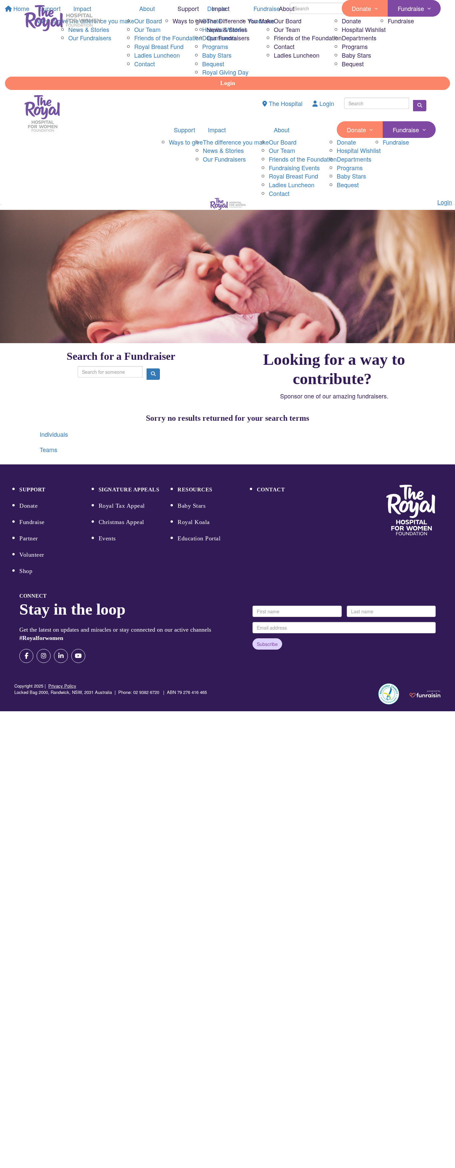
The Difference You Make (240, 20)
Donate (361, 8)
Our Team (287, 29)
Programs (355, 46)
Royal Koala (194, 522)
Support (188, 8)
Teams (48, 449)
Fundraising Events (294, 167)
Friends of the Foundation (308, 37)
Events (107, 538)
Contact (284, 46)
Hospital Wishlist (364, 29)
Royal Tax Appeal (122, 505)
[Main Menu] (0, 204)
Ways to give (190, 20)
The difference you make (236, 142)
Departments (359, 37)
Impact (220, 8)
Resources (195, 489)
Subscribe (267, 644)
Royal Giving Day (225, 72)
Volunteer (31, 554)
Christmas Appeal (121, 522)
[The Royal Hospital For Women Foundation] (411, 510)
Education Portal (199, 538)
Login (227, 83)
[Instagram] (44, 656)
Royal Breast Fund (293, 176)
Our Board (287, 20)
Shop (25, 571)
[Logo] (62, 18)
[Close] (454, 204)
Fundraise (411, 8)
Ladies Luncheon (296, 55)
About (286, 8)
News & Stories (227, 29)
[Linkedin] (61, 656)
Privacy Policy (62, 686)
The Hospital (284, 103)
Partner (28, 538)
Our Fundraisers (228, 37)
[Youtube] (78, 656)
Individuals (54, 434)
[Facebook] (26, 656)
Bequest (353, 63)
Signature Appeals (129, 489)
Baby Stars (356, 55)
